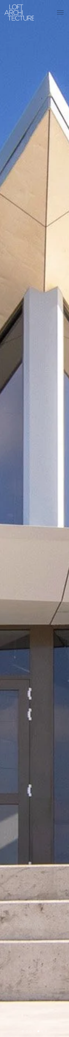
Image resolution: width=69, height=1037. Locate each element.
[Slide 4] (34, 1031)
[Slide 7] (46, 1031)
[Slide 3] (31, 1031)
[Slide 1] (23, 1031)
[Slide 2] (27, 1031)
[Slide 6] (42, 1031)
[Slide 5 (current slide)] (38, 1031)
